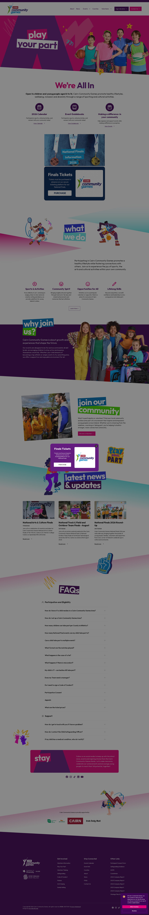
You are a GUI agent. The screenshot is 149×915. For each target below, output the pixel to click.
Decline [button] (134, 911)
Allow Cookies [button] (134, 907)
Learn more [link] (135, 902)
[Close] (96, 446)
